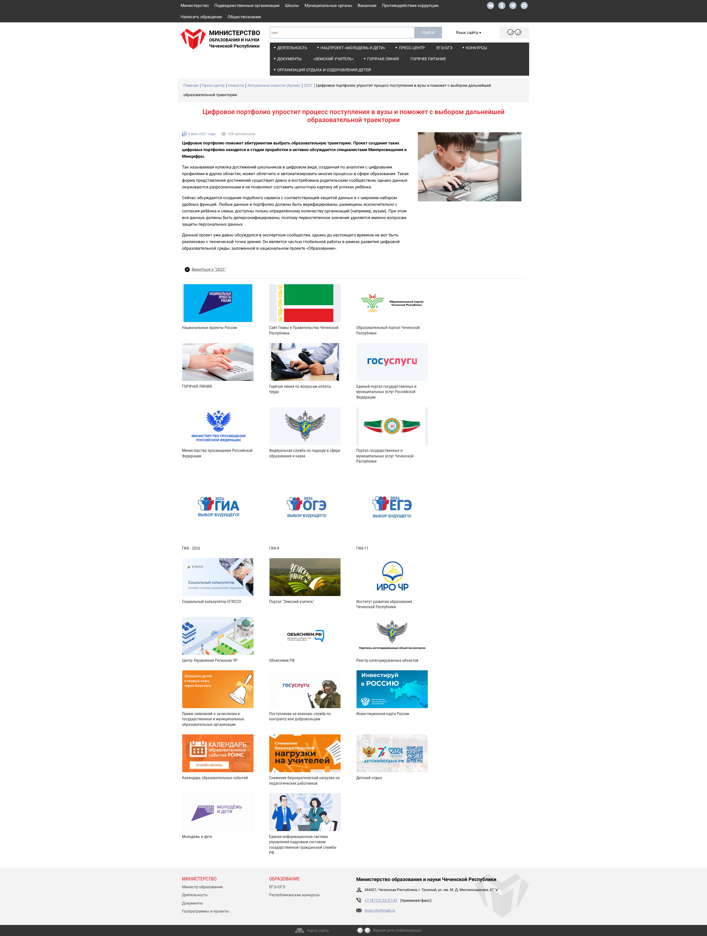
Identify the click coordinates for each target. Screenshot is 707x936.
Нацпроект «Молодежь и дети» (353, 48)
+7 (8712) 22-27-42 (381, 900)
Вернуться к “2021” (209, 269)
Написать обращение (201, 16)
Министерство (195, 5)
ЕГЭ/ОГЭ (444, 48)
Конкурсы (476, 48)
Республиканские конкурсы (294, 895)
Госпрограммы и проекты (205, 911)
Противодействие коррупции (410, 5)
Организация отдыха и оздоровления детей (324, 70)
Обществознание (244, 16)
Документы (289, 59)
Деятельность (292, 48)
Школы (292, 5)
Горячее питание (428, 59)
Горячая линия (383, 59)
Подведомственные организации (246, 5)
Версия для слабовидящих (397, 930)
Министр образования (202, 887)
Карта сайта (318, 931)
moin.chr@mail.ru (380, 910)
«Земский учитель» (333, 59)
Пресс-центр (412, 48)
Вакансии (367, 5)
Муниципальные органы (328, 5)
